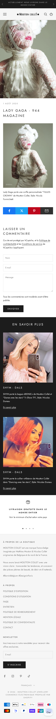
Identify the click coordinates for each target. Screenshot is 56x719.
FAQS (5, 601)
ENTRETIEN (8, 606)
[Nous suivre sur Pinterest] (20, 676)
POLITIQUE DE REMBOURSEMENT (19, 612)
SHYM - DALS (13, 387)
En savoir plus (9, 407)
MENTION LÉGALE (12, 617)
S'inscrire (14, 664)
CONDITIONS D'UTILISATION (17, 596)
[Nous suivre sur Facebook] (4, 676)
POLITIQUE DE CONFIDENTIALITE (19, 622)
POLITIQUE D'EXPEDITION (15, 591)
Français (26, 685)
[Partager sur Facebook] (9, 210)
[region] (28, 511)
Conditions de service (32, 244)
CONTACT (8, 627)
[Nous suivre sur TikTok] (28, 676)
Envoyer (13, 308)
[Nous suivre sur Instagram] (12, 676)
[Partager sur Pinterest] (34, 210)
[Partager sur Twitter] (22, 210)
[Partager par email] (47, 210)
